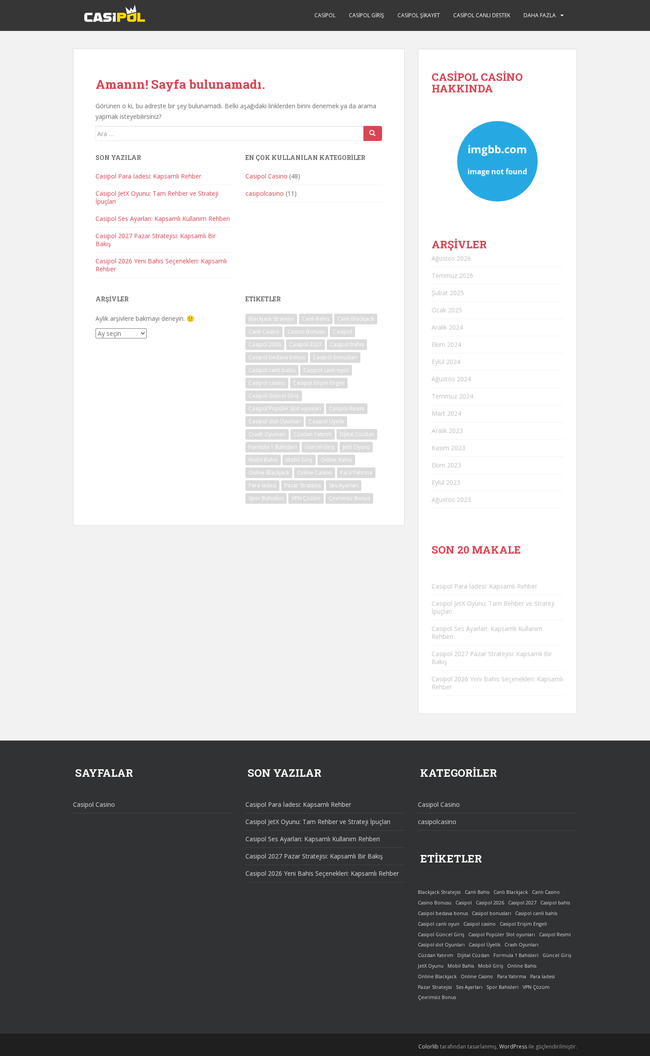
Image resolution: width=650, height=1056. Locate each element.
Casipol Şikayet (419, 15)
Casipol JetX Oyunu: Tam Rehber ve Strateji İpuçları (157, 197)
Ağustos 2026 (451, 258)
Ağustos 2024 (451, 379)
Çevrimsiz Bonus (349, 498)
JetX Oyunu (356, 447)
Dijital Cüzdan (357, 434)
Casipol (325, 15)
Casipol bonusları (335, 357)
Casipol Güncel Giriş (274, 395)
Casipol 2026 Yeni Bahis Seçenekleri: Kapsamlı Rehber (161, 265)
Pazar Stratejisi (302, 485)
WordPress (513, 1046)
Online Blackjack (269, 472)
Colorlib (428, 1046)
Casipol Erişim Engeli (318, 383)
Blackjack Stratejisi (271, 319)
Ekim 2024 (446, 344)
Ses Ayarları (343, 485)
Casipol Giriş (366, 15)
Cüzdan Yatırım (313, 434)
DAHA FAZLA (540, 15)
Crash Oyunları (267, 434)
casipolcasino (264, 193)
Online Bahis (336, 459)
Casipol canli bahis (272, 370)
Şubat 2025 (448, 293)
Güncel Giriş (320, 447)
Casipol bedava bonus (277, 357)
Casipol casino (267, 383)
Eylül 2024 (446, 361)
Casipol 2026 (265, 344)
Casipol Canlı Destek (481, 15)
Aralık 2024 (447, 327)
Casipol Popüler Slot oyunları (285, 408)
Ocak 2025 (447, 310)
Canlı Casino (264, 331)
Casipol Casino (266, 176)
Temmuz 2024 (452, 396)
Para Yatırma (356, 472)
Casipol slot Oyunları (275, 421)
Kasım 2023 (448, 448)
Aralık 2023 (447, 430)
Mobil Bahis (263, 459)
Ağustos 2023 (451, 499)
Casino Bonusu (306, 331)
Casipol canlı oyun (326, 370)
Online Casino (314, 472)
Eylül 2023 (446, 482)
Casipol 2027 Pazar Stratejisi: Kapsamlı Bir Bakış (156, 240)
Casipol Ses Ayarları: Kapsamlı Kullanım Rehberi (163, 218)
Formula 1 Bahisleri (273, 447)
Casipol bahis (347, 344)
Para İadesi (262, 485)
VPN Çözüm (306, 498)
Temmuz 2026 (452, 275)
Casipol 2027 (305, 344)
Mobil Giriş (299, 459)
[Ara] (372, 133)
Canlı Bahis (315, 319)
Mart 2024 (446, 413)
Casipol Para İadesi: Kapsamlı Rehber (148, 176)
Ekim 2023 (446, 465)
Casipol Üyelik (326, 421)
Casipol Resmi (346, 408)
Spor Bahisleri (266, 498)
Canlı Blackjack (355, 319)
